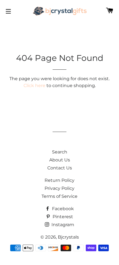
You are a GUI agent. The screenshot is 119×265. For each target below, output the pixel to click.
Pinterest (62, 216)
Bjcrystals (68, 237)
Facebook (62, 208)
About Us (59, 160)
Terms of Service (59, 196)
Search (59, 152)
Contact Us (59, 168)
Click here (34, 85)
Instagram (62, 224)
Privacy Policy (59, 188)
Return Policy (59, 180)
